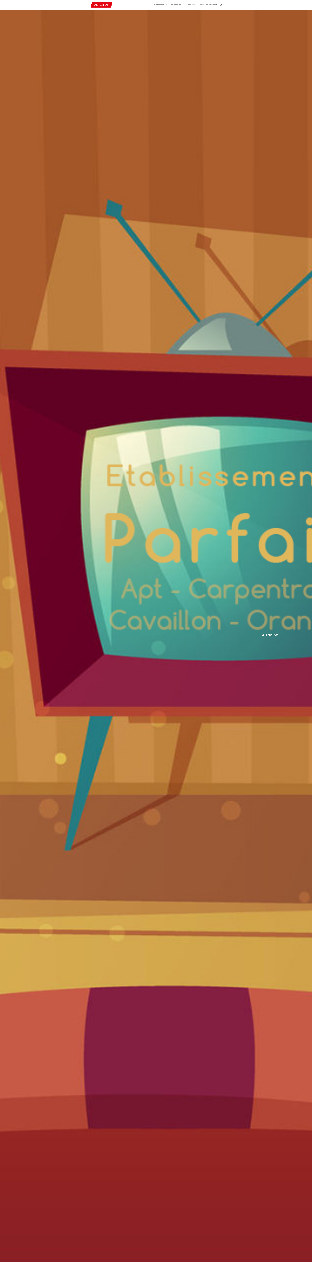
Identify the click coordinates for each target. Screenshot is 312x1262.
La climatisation (160, 5)
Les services (189, 5)
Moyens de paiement (208, 5)
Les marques (175, 5)
